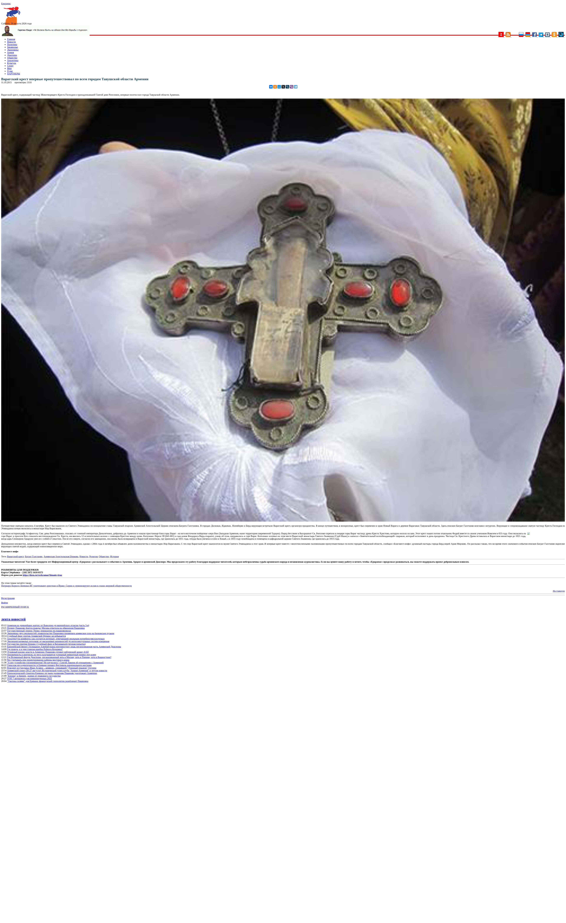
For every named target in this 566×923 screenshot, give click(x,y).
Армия (10, 52)
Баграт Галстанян (33, 556)
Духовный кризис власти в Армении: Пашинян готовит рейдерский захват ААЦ (48, 652)
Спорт (10, 65)
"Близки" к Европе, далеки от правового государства (34, 676)
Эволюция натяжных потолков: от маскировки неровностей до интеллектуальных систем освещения (58, 641)
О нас (10, 71)
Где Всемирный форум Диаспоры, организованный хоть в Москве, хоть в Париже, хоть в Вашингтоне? (59, 657)
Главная (11, 39)
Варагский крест (15, 556)
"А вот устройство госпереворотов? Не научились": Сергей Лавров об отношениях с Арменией (55, 662)
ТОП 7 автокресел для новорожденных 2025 (29, 678)
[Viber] (291, 87)
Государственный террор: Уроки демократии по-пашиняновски (39, 630)
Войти (4, 602)
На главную (559, 591)
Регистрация (8, 598)
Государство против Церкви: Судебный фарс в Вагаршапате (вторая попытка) (46, 644)
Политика (12, 44)
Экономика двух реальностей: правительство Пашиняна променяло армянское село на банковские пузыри (60, 633)
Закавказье (12, 47)
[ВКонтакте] (271, 87)
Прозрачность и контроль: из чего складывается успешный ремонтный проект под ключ (51, 654)
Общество (12, 57)
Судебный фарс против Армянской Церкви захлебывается (36, 636)
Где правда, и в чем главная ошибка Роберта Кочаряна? (35, 649)
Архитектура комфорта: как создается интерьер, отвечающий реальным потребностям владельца (56, 638)
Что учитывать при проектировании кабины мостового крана (38, 660)
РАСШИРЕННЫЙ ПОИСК (15, 607)
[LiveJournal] (287, 87)
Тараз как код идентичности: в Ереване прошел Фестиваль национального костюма (49, 665)
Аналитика (12, 60)
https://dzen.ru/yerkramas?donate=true (42, 575)
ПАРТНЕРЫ (13, 73)
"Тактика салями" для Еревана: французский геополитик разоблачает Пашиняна (47, 681)
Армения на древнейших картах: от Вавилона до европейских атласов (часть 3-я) (48, 625)
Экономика (12, 50)
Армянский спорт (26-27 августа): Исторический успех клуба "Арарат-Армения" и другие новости (57, 670)
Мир (9, 68)
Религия (93, 556)
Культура (11, 63)
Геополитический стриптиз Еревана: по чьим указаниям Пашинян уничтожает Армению (52, 673)
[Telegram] (295, 87)
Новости (11, 42)
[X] (283, 87)
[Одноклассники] (275, 87)
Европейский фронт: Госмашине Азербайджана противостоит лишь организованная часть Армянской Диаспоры (64, 646)
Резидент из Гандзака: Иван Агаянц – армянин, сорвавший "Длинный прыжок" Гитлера (51, 668)
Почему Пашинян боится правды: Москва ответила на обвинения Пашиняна (46, 628)
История (114, 556)
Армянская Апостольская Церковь (61, 556)
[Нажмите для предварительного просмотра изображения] (283, 521)
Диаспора (12, 55)
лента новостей (13, 619)
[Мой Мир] (279, 87)
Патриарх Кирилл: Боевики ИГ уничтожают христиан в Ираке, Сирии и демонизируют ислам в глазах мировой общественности (66, 585)
